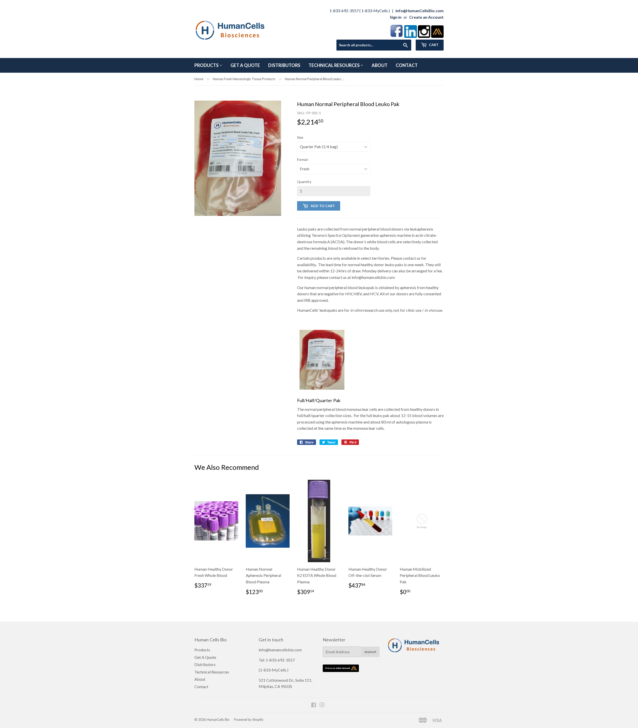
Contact (407, 65)
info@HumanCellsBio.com (420, 10)
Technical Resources (334, 65)
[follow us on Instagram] (424, 36)
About (380, 65)
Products (206, 65)
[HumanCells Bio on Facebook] (313, 705)
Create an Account (426, 17)
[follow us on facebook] (396, 36)
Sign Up (370, 652)
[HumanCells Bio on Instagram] (321, 705)
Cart (433, 45)
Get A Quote (245, 65)
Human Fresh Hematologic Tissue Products (244, 79)
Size (300, 137)
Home (198, 79)
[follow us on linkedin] (410, 36)
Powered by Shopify (248, 720)
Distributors (284, 65)
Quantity (304, 182)
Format (302, 159)
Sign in (395, 17)
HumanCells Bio (218, 720)
